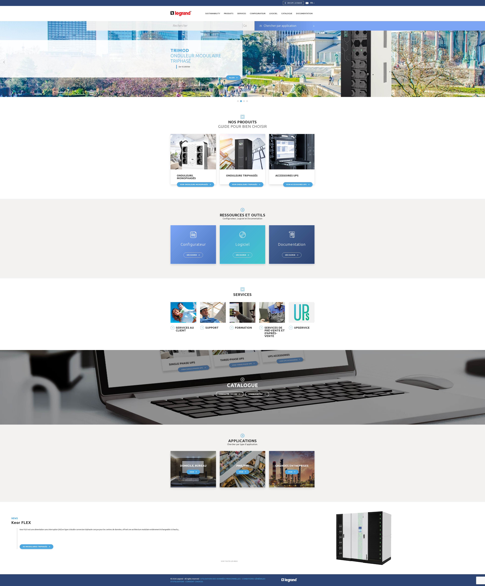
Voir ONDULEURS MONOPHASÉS (194, 184)
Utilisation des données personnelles (220, 579)
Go (245, 25)
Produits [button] (228, 13)
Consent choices (194, 581)
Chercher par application (279, 25)
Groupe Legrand (294, 3)
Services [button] (241, 13)
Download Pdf (255, 394)
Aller (232, 77)
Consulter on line (228, 394)
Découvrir (192, 255)
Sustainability (212, 13)
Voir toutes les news (229, 561)
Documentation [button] (304, 13)
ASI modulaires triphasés (35, 546)
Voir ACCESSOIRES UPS (296, 184)
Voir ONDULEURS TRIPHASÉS (244, 184)
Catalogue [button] (286, 13)
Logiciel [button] (273, 13)
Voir (192, 472)
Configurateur (257, 13)
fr (311, 3)
